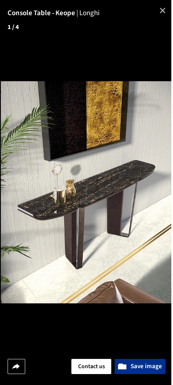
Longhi (89, 13)
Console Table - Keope (43, 13)
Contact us (91, 366)
